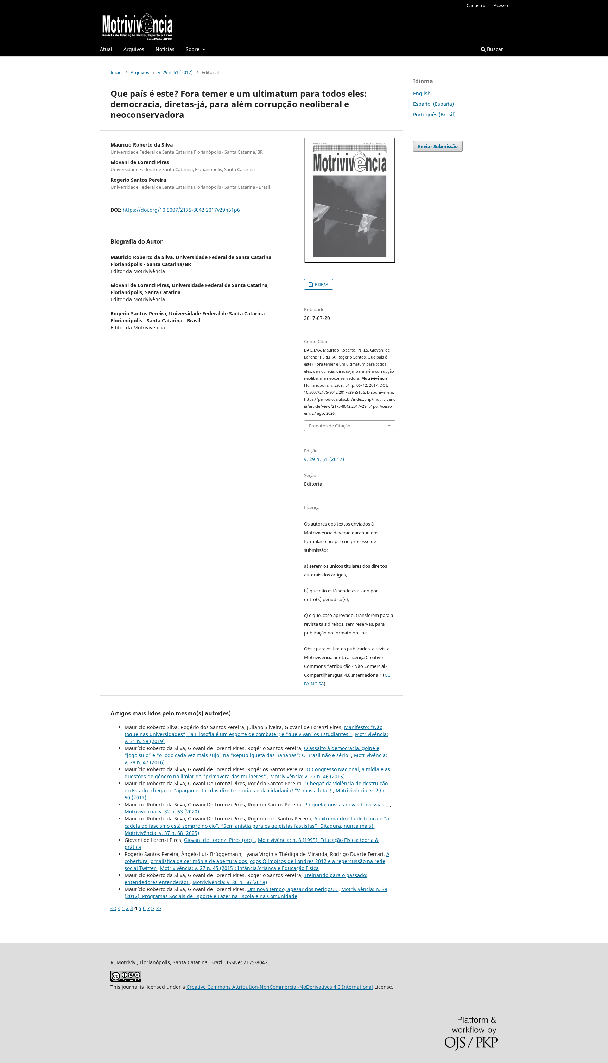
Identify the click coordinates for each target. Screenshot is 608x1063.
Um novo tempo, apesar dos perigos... (292, 889)
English (422, 93)
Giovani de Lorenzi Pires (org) (219, 840)
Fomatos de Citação (329, 426)
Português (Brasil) (434, 114)
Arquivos (134, 49)
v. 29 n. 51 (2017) (175, 72)
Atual (106, 49)
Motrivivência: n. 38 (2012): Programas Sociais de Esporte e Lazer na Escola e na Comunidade (256, 893)
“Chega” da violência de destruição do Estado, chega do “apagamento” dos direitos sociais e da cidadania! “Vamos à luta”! (256, 787)
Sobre (193, 49)
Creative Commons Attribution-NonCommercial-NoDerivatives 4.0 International (279, 987)
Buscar (494, 49)
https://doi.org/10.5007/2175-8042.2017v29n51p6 (181, 209)
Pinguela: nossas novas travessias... (347, 804)
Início (116, 72)
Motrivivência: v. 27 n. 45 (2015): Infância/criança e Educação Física (239, 868)
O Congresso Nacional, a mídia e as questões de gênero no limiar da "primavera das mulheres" (257, 773)
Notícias (165, 49)
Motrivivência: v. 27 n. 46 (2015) (307, 776)
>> (158, 908)
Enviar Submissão (438, 146)
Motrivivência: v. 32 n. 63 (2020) (162, 811)
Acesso (501, 5)
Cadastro (476, 5)
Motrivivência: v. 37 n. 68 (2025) (162, 833)
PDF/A (321, 284)
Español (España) (433, 104)
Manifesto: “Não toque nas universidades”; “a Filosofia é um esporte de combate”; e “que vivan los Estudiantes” (253, 730)
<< (113, 908)
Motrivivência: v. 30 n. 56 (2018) (229, 882)
